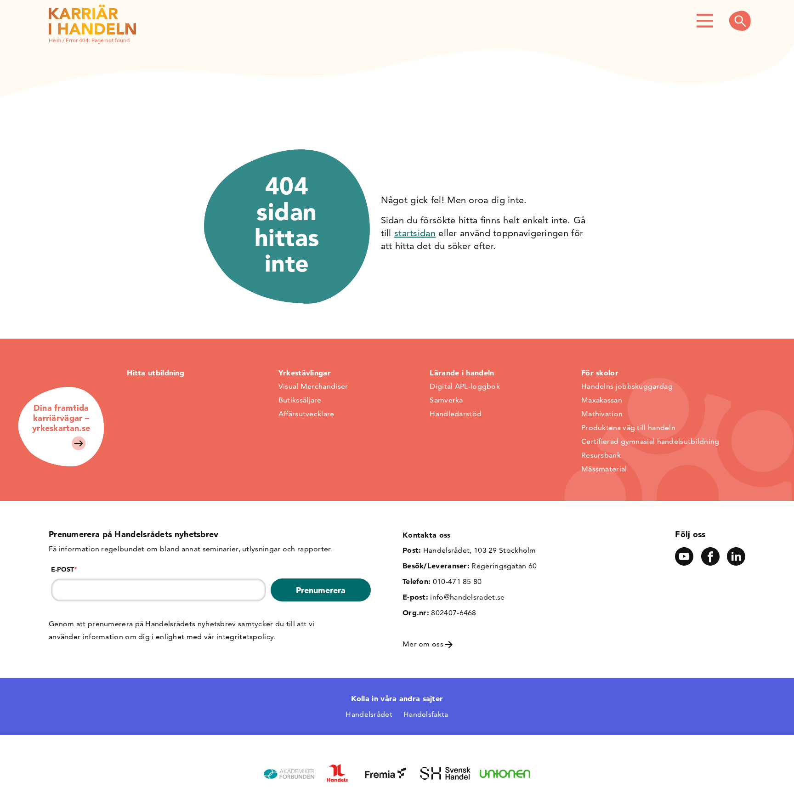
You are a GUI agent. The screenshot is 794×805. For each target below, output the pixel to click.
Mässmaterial (604, 469)
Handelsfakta (425, 714)
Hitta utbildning (155, 372)
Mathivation (602, 413)
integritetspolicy (245, 636)
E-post (64, 569)
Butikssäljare (300, 400)
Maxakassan (601, 400)
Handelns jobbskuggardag (627, 386)
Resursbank (601, 455)
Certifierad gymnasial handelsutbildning (650, 441)
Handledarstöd (456, 413)
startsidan (415, 232)
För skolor (599, 372)
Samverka (446, 400)
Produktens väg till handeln (628, 427)
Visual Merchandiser (313, 386)
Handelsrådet (369, 714)
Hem (55, 40)
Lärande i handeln (462, 372)
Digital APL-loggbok (465, 386)
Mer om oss (424, 644)
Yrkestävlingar (304, 372)
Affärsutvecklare (306, 413)
